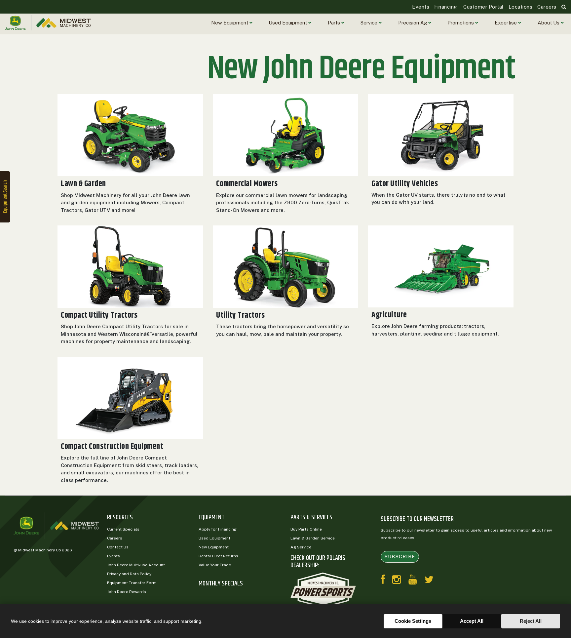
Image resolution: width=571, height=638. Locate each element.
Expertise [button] (506, 22)
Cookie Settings (413, 621)
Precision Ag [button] (413, 22)
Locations (521, 7)
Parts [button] (334, 22)
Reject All (531, 621)
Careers (546, 7)
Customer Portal (483, 7)
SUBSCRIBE (400, 556)
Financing (445, 7)
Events (420, 7)
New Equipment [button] (230, 22)
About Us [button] (549, 22)
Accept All (471, 621)
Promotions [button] (461, 22)
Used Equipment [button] (288, 22)
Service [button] (370, 22)
